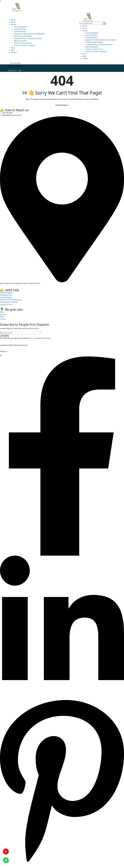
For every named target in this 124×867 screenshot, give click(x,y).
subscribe (4, 335)
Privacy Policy (46, 338)
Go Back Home (61, 105)
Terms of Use (32, 338)
